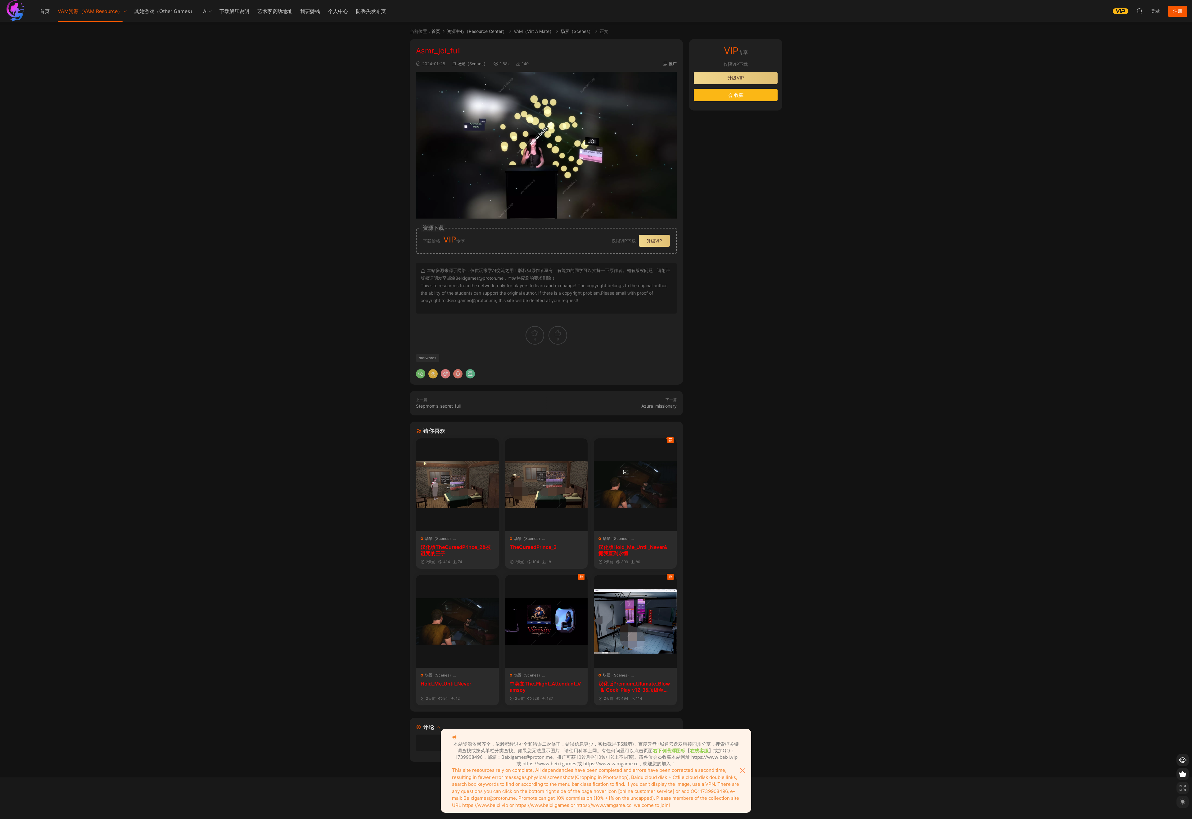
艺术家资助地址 (274, 11)
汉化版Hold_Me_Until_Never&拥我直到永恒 (632, 550)
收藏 (738, 95)
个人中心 (338, 11)
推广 (673, 63)
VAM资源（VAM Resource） (90, 11)
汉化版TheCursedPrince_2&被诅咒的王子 (456, 550)
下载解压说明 (234, 11)
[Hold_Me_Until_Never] (457, 621)
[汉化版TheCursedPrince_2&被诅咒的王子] (457, 484)
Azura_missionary (659, 406)
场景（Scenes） (472, 63)
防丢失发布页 (371, 11)
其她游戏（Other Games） (164, 11)
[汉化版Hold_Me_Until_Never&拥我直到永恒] (635, 484)
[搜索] (1139, 10)
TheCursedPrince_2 (533, 547)
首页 (45, 11)
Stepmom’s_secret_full (438, 406)
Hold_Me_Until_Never (446, 684)
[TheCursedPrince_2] (546, 484)
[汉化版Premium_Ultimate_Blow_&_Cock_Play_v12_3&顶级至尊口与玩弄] (635, 621)
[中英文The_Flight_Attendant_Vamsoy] (546, 621)
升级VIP (654, 240)
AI (205, 11)
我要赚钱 (310, 11)
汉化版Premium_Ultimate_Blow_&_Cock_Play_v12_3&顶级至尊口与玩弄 (634, 687)
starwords (427, 357)
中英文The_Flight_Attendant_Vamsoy (545, 687)
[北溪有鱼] (15, 11)
